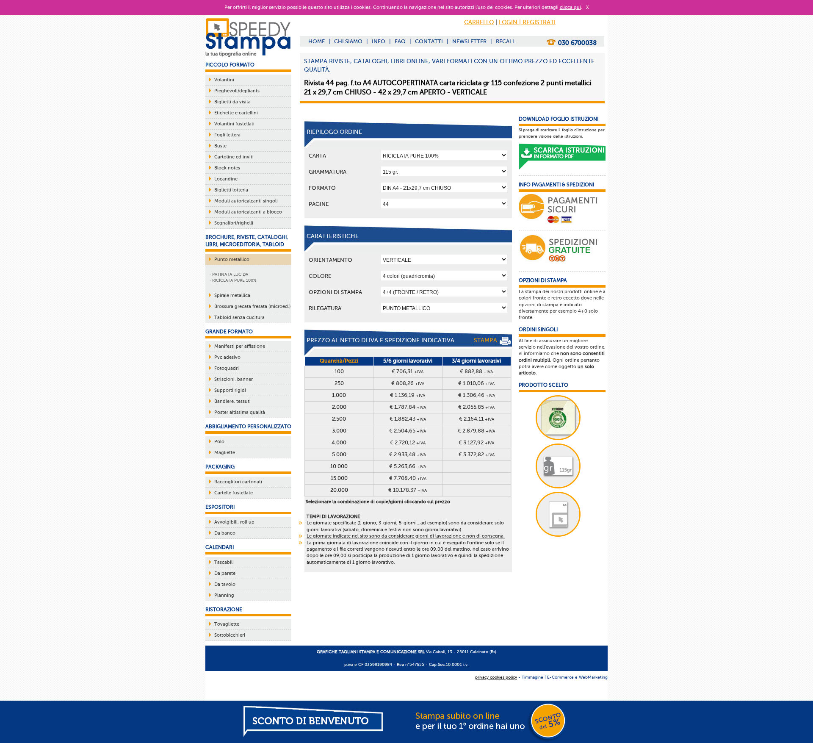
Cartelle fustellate (233, 493)
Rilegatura (325, 308)
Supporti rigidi (230, 390)
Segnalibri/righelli (233, 223)
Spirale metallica (232, 295)
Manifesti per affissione (239, 346)
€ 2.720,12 (408, 442)
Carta (317, 155)
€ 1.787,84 (408, 407)
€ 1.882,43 (408, 419)
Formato (322, 188)
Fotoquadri (226, 368)
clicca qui (570, 7)
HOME (316, 41)
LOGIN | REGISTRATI (527, 22)
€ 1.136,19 (407, 395)
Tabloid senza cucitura (239, 317)
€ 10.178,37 (407, 490)
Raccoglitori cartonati (238, 482)
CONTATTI (429, 41)
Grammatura (327, 172)
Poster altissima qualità (239, 412)
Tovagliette (226, 624)
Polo (219, 441)
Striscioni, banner (233, 379)
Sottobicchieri (229, 635)
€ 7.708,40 (407, 478)
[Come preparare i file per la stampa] (562, 157)
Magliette (224, 452)
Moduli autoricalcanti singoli (246, 201)
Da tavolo (224, 584)
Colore (320, 276)
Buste (220, 146)
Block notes (227, 168)
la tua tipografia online (231, 54)
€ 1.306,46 (476, 395)
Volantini (224, 80)
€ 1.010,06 (476, 383)
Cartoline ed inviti (234, 157)
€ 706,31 (407, 371)
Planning (224, 595)
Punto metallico (231, 259)
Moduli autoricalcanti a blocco (248, 212)
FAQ (400, 41)
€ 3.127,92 (476, 442)
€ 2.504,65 (407, 430)
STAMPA (485, 340)
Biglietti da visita (232, 102)
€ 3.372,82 (477, 454)
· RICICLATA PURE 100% (233, 280)
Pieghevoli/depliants (237, 91)
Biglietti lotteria (231, 190)
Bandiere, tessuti (232, 401)
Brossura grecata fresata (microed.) (252, 306)
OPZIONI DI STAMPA (335, 292)
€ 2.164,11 (476, 419)
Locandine (226, 179)
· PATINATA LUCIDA (229, 274)
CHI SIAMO (348, 41)
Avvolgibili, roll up (234, 522)
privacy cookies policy (496, 677)
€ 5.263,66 (407, 466)
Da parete (224, 573)
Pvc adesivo (227, 357)
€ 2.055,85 (476, 407)
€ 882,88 (476, 371)
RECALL (505, 41)
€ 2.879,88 (476, 430)
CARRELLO (479, 22)
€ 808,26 (407, 383)
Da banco (224, 533)
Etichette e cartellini (236, 113)
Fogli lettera (227, 135)
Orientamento (330, 260)
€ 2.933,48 (407, 454)
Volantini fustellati (234, 124)
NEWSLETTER (469, 41)
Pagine (319, 204)
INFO (378, 41)
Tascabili (224, 562)
